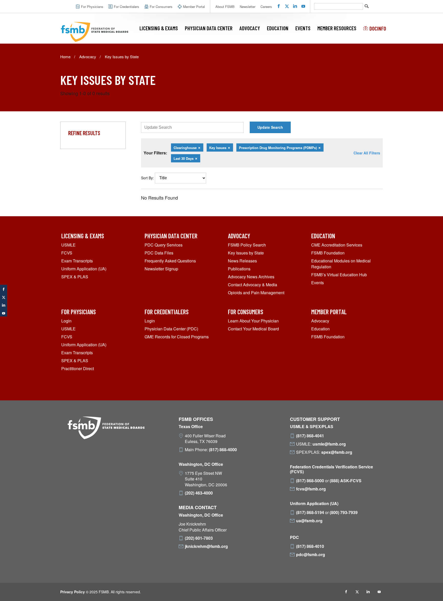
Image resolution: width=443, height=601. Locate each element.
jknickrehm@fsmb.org (206, 546)
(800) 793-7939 (344, 512)
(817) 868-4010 (310, 546)
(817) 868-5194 (310, 512)
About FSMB (225, 6)
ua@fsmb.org (309, 521)
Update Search (270, 127)
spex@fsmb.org (336, 452)
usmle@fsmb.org (329, 444)
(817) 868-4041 (310, 436)
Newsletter (247, 6)
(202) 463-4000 (199, 493)
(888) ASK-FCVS (345, 481)
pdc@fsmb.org (310, 554)
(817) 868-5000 (310, 481)
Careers (266, 6)
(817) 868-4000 (223, 449)
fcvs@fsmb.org (311, 489)
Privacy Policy (72, 591)
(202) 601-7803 (199, 538)
